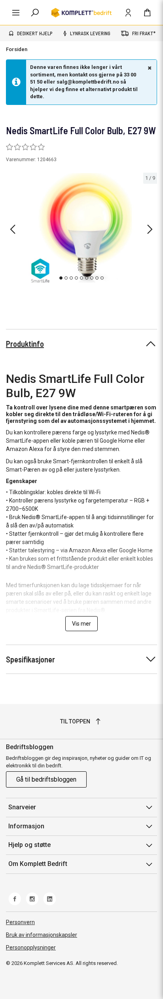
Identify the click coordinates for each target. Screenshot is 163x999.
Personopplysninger (31, 947)
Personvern (20, 922)
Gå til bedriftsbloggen (46, 779)
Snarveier (22, 807)
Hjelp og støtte (29, 845)
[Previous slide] (13, 229)
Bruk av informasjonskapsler (41, 935)
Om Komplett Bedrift (37, 864)
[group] (81, 228)
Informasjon (26, 826)
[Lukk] (149, 68)
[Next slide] (150, 229)
